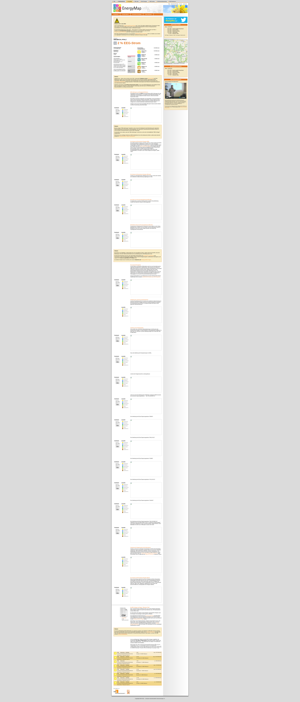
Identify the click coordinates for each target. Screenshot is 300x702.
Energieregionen (125, 14)
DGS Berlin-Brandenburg (162, 1)
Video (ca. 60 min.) (149, 554)
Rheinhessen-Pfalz (176, 31)
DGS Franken (152, 1)
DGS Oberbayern (172, 1)
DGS (114, 1)
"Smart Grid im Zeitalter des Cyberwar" (149, 553)
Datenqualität (151, 78)
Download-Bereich (150, 615)
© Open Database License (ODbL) (179, 63)
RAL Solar (137, 1)
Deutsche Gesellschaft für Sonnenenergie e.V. (155, 698)
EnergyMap (130, 1)
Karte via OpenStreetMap (168, 63)
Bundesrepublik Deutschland (178, 28)
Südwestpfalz (175, 32)
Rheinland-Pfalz (175, 29)
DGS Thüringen (144, 1)
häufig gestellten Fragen (139, 619)
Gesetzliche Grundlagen (136, 14)
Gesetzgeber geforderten (119, 81)
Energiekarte (115, 14)
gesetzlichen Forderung (148, 255)
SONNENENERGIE (121, 1)
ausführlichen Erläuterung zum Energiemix (151, 276)
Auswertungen (141, 33)
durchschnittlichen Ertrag (145, 146)
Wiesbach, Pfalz (175, 33)
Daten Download (148, 14)
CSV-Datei (124, 617)
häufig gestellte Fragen (146, 259)
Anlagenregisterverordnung (129, 25)
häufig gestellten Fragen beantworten (127, 136)
